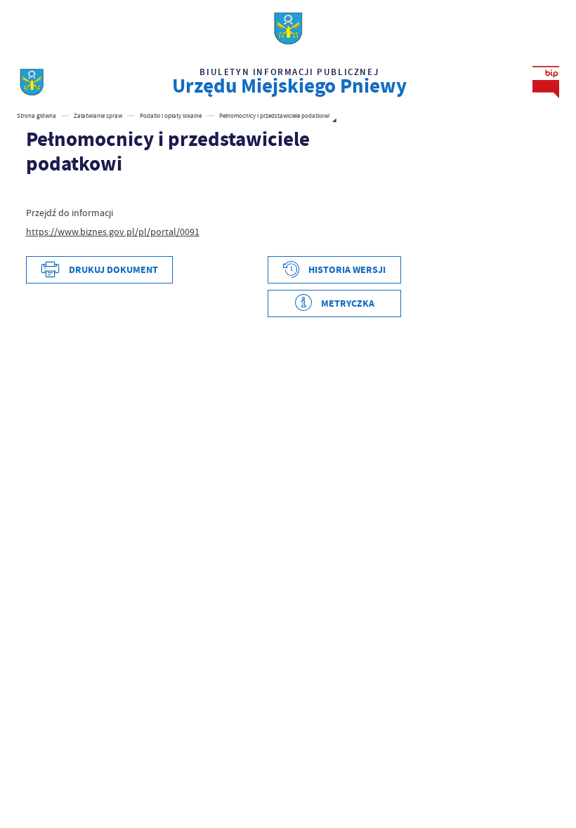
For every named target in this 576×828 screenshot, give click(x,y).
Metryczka (347, 303)
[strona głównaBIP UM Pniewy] (31, 82)
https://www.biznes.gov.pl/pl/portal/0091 (112, 231)
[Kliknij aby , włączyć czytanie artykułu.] (33, 192)
